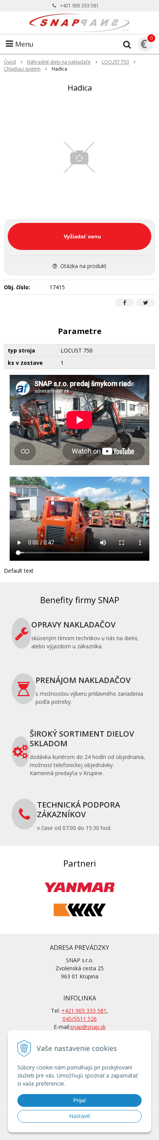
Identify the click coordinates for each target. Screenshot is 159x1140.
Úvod (10, 62)
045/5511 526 (80, 1018)
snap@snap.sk (88, 1026)
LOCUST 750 (115, 62)
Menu (23, 44)
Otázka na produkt (83, 266)
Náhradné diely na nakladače (59, 62)
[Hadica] (79, 157)
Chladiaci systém (22, 69)
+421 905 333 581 (79, 5)
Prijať (79, 1100)
